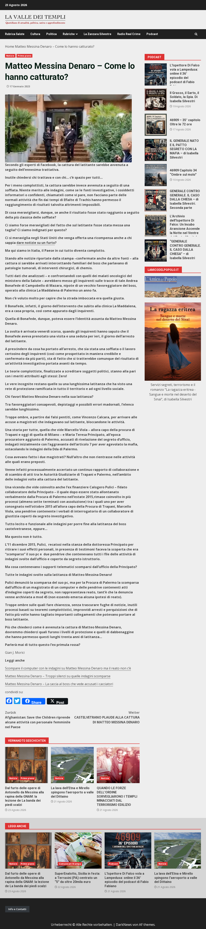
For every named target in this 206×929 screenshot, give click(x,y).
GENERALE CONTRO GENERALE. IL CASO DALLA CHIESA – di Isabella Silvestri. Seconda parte (156, 200)
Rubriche (69, 34)
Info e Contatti (17, 909)
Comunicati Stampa (70, 863)
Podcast (152, 34)
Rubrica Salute (14, 34)
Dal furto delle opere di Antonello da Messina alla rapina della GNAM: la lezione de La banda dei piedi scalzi (26, 765)
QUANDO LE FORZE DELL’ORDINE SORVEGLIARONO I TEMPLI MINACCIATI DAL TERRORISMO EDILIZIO (118, 765)
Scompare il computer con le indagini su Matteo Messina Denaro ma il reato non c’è (68, 668)
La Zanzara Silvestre (97, 34)
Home (9, 46)
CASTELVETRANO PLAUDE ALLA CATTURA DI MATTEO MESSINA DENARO (107, 717)
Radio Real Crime (128, 34)
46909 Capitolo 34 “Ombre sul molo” (156, 175)
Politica (51, 34)
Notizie (10, 55)
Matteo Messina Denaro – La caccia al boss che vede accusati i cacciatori (59, 684)
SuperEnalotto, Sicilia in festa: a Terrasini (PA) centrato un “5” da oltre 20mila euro (78, 850)
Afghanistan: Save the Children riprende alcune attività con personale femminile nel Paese (37, 719)
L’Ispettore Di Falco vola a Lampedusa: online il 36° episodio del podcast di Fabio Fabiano (156, 74)
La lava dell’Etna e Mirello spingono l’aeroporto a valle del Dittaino (72, 765)
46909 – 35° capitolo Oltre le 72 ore (156, 125)
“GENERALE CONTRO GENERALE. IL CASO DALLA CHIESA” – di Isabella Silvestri (156, 250)
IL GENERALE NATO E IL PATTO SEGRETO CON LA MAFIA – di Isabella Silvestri (156, 150)
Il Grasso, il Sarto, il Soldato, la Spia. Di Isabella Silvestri (156, 100)
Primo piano (24, 55)
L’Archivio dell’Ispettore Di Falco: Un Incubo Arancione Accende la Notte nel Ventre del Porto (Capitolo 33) (156, 225)
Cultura (35, 34)
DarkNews (124, 924)
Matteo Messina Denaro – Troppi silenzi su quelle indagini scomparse (57, 676)
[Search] (196, 34)
